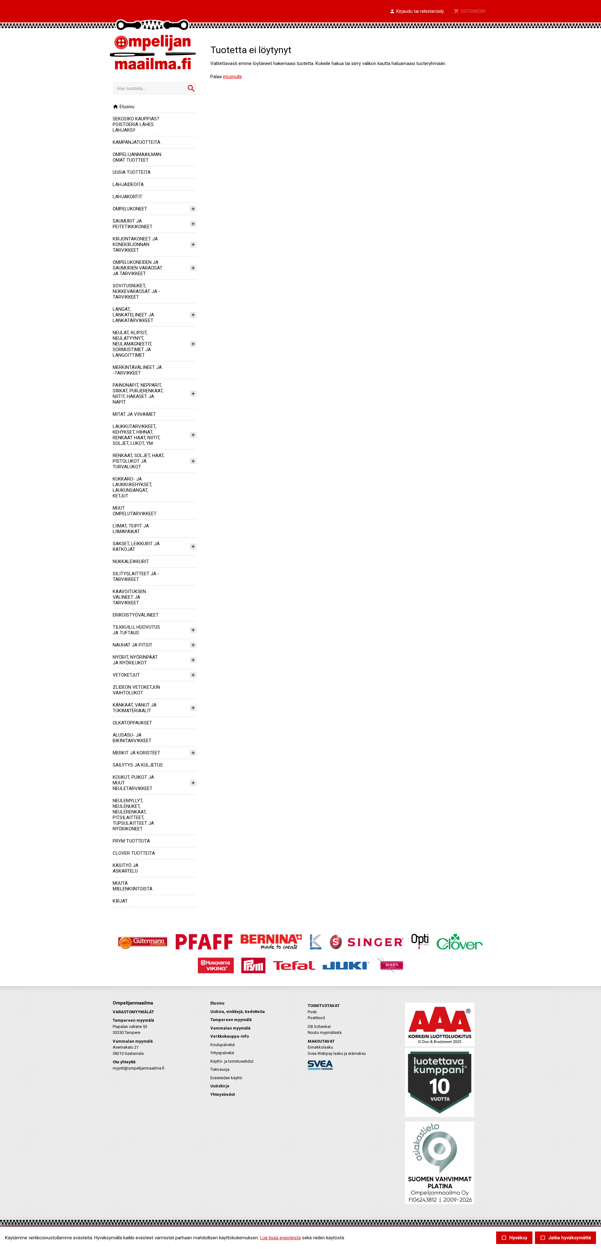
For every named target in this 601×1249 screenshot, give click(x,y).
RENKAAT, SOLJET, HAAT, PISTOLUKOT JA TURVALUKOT (138, 461)
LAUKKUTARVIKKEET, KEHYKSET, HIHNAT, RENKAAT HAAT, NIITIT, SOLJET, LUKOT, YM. (136, 435)
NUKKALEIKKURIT (131, 561)
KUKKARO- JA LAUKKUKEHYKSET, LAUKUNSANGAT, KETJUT (132, 487)
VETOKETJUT (126, 675)
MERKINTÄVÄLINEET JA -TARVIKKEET (137, 370)
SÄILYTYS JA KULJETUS (138, 765)
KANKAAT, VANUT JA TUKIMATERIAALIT (135, 707)
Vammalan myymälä (230, 1028)
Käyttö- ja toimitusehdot (232, 1061)
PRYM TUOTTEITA (131, 841)
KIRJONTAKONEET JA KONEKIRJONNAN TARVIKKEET (135, 244)
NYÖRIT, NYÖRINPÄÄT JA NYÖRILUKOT (135, 660)
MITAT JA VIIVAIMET (134, 414)
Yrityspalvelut (222, 1052)
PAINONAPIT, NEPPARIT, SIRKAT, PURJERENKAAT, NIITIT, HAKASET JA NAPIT (138, 393)
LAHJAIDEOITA (128, 184)
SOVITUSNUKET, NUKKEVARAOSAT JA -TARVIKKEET (136, 291)
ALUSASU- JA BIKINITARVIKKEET (132, 737)
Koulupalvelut (222, 1044)
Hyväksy (514, 1238)
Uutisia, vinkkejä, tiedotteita (237, 1011)
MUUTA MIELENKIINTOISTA (132, 886)
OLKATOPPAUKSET (132, 723)
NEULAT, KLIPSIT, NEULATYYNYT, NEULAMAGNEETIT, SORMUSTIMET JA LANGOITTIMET (132, 344)
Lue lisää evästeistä (280, 1238)
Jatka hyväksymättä (565, 1238)
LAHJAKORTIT (127, 196)
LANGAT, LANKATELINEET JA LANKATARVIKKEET (133, 314)
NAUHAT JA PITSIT (132, 645)
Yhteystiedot (222, 1094)
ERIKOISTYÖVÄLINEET (136, 615)
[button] (417, 11)
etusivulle (232, 76)
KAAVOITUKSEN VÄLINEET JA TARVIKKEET (129, 597)
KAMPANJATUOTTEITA (136, 142)
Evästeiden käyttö (226, 1077)
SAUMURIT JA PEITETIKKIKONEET (132, 223)
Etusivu (123, 106)
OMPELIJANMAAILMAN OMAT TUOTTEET (137, 157)
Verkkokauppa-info (229, 1036)
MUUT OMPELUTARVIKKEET (135, 510)
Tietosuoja (219, 1069)
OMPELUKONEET (130, 209)
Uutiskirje (219, 1086)
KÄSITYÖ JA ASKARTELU (125, 868)
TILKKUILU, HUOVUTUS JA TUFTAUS (136, 630)
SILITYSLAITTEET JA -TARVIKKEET (136, 576)
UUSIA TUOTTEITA (132, 172)
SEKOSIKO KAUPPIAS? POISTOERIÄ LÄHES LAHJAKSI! (136, 124)
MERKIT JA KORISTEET (136, 753)
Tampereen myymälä (231, 1019)
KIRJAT (120, 901)
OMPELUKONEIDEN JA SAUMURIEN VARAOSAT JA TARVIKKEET (137, 267)
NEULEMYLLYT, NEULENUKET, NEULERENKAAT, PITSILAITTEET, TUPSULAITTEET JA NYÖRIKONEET (133, 815)
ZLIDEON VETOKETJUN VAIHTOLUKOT (136, 690)
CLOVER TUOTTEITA (134, 853)
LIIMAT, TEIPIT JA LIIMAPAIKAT (131, 528)
